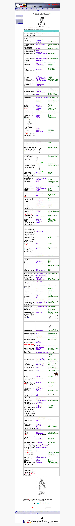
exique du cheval (17, 511)
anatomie (31, 8)
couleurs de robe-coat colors (52, 8)
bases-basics (39, 8)
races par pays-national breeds (31, 10)
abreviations (22, 8)
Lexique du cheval (17, 8)
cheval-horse (46, 8)
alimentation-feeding (27, 8)
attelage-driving (35, 8)
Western (16, 9)
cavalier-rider (43, 8)
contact (45, 520)
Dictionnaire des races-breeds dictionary (20, 10)
